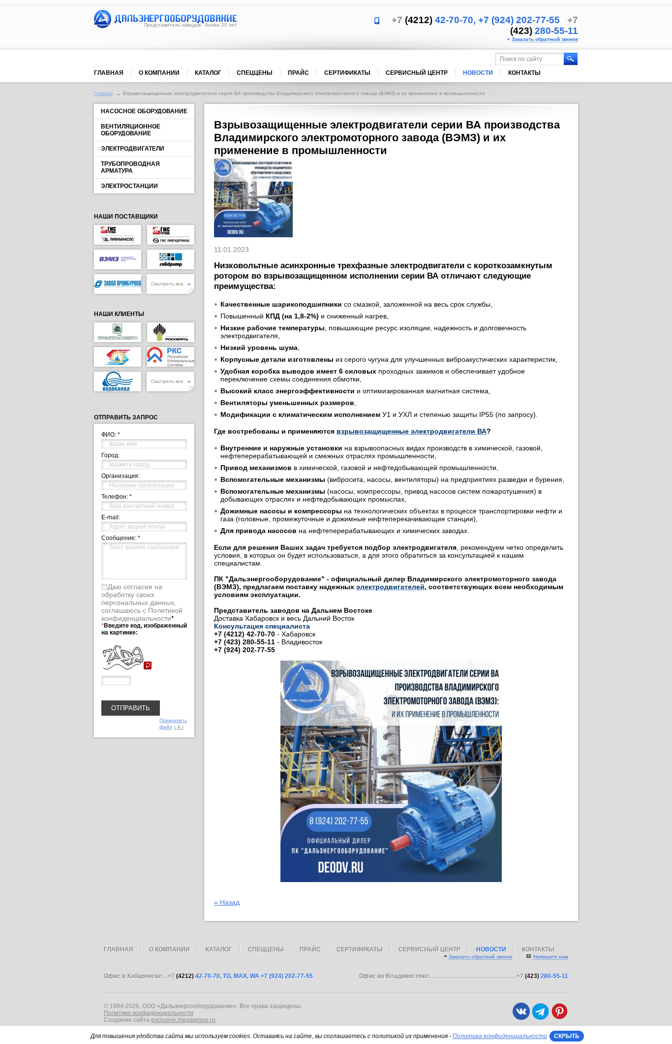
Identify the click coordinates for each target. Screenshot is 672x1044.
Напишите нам (550, 956)
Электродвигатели (132, 148)
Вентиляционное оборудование (130, 130)
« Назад (227, 902)
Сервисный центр (417, 72)
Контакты (524, 72)
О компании (159, 72)
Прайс (298, 72)
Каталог (208, 72)
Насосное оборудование (144, 111)
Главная (108, 72)
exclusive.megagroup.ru (183, 1019)
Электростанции (129, 186)
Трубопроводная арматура (130, 167)
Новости (478, 72)
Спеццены (255, 72)
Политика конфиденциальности (148, 1013)
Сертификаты (347, 72)
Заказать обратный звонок (545, 39)
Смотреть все (168, 283)
